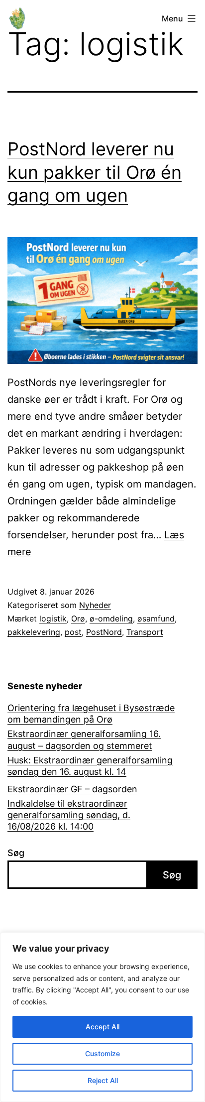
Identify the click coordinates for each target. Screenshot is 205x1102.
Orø (78, 618)
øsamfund (156, 618)
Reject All (103, 1080)
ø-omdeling (111, 618)
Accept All (102, 1026)
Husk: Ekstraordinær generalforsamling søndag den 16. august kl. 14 (90, 766)
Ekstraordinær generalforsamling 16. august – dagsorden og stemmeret (84, 739)
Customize (102, 1053)
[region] (102, 1017)
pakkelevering (33, 632)
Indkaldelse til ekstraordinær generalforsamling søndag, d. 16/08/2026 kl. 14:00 (68, 815)
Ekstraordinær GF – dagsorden (72, 789)
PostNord (104, 632)
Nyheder (95, 605)
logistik (53, 618)
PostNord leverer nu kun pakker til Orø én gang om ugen (94, 172)
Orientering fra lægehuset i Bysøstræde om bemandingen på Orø (91, 714)
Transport (144, 632)
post (73, 632)
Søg (15, 853)
